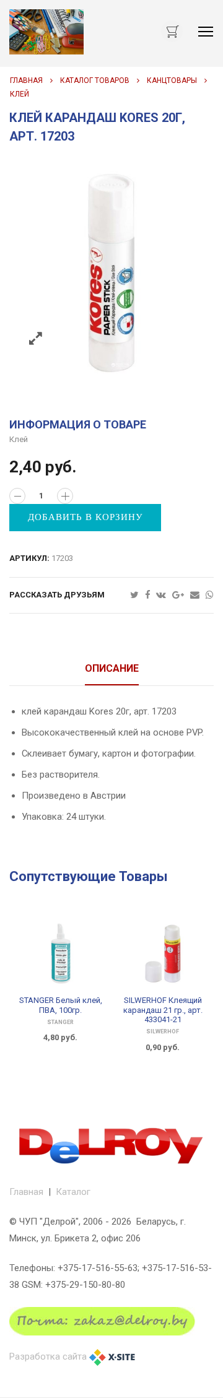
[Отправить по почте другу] (198, 595)
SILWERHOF (162, 1031)
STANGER (60, 1022)
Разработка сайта (48, 1356)
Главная (26, 80)
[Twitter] (137, 595)
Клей (19, 94)
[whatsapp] (210, 595)
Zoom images (36, 339)
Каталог (73, 1191)
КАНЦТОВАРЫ (172, 80)
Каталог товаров (94, 80)
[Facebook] (150, 595)
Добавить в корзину (85, 517)
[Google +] (181, 595)
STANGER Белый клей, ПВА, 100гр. (60, 1005)
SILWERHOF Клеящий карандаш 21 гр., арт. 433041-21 (163, 1010)
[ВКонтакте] (164, 595)
